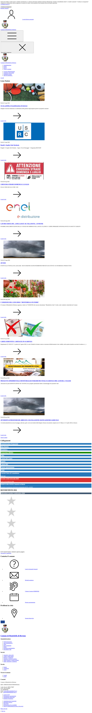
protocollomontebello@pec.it (10, 691)
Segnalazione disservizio (9, 697)
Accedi (2, 78)
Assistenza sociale (7, 74)
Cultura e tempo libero (8, 656)
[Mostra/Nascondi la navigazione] (12, 36)
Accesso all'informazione (9, 71)
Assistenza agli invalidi (8, 72)
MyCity (3, 711)
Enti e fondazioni (7, 645)
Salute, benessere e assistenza (10, 661)
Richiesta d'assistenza (8, 698)
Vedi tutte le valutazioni (6, 553)
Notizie (5, 667)
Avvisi (4, 669)
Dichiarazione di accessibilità (10, 705)
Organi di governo (7, 641)
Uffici (4, 644)
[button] (7, 65)
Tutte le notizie (4, 437)
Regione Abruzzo (5, 8)
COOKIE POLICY (5, 4)
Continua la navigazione (6, 6)
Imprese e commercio (8, 657)
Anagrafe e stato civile (8, 655)
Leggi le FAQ (6, 694)
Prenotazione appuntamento (9, 696)
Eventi (4, 676)
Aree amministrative (8, 643)
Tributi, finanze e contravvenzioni (11, 660)
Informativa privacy (7, 702)
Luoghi (5, 675)
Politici (5, 647)
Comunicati (6, 668)
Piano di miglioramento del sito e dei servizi (13, 706)
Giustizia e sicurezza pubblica (10, 659)
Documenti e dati (7, 649)
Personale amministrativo (9, 648)
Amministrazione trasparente (9, 701)
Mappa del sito (4, 708)
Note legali (5, 703)
